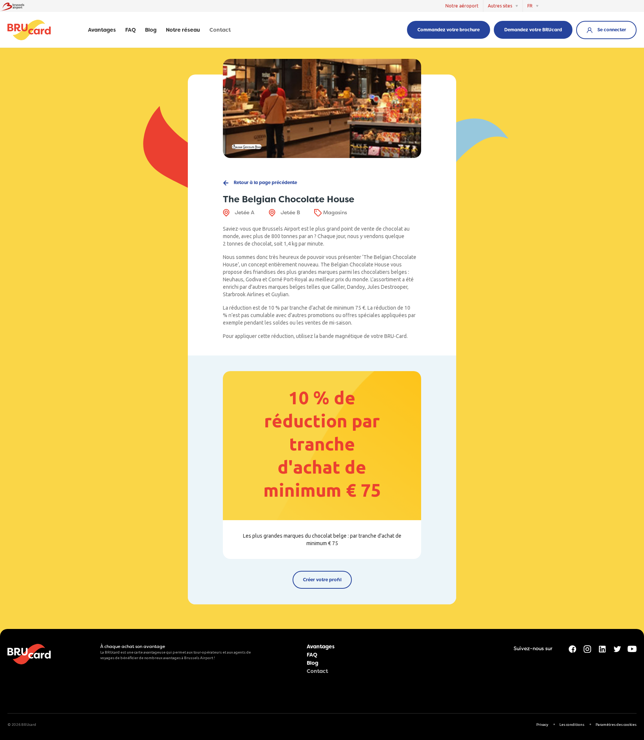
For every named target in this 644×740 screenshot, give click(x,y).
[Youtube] (632, 648)
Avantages (102, 30)
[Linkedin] (602, 648)
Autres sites (500, 5)
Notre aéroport (462, 5)
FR (530, 5)
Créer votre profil (322, 580)
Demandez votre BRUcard (533, 30)
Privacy (542, 724)
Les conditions (571, 724)
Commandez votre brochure (448, 30)
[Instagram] (587, 648)
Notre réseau (183, 30)
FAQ (130, 30)
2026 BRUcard (24, 724)
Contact (220, 30)
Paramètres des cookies (616, 724)
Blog (151, 30)
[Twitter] (617, 648)
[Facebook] (572, 648)
